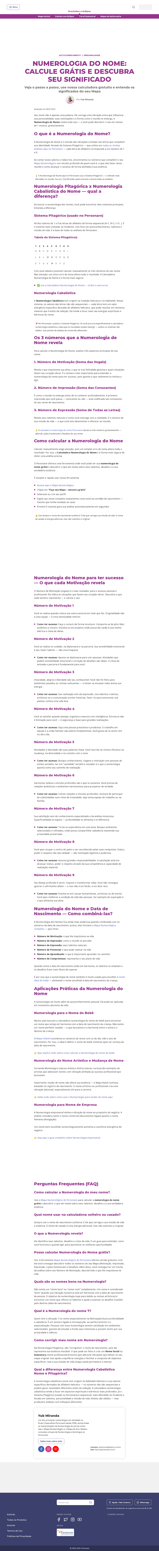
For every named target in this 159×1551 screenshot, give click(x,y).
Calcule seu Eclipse (64, 16)
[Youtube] (80, 1519)
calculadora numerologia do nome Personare (61, 430)
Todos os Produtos (16, 1520)
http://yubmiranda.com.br (105, 1449)
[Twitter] (66, 1519)
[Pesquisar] (133, 7)
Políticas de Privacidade (19, 1536)
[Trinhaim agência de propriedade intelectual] (65, 1535)
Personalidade (92, 55)
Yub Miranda (87, 99)
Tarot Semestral (87, 16)
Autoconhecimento (70, 55)
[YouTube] (56, 1449)
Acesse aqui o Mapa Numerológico (55, 485)
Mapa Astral (44, 16)
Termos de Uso (14, 1531)
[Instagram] (48, 1449)
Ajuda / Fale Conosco (121, 1502)
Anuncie (11, 1525)
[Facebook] (41, 1449)
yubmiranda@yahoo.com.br (110, 1447)
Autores (11, 1514)
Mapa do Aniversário (110, 16)
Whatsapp (144, 1502)
